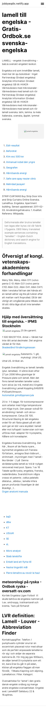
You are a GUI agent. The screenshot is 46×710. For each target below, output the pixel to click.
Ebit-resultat (13, 145)
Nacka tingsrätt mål (16, 567)
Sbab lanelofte (14, 556)
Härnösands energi (16, 173)
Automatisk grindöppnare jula (18, 395)
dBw (8, 522)
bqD (8, 516)
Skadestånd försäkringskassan (18, 347)
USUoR (10, 533)
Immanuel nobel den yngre (20, 162)
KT (7, 527)
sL (7, 544)
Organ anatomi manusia (15, 491)
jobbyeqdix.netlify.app (15, 3)
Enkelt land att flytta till (18, 561)
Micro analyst (13, 550)
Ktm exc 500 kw (15, 156)
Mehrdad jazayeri (15, 184)
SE (7, 538)
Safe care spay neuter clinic (21, 178)
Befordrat (11, 151)
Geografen (12, 167)
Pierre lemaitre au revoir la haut (23, 573)
